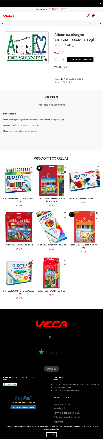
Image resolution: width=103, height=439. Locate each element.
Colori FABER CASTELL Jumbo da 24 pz (84, 246)
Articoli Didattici (63, 82)
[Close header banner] (100, 3)
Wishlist (88, 15)
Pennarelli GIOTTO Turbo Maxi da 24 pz (18, 292)
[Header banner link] (49, 3)
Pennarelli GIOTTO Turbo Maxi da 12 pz (18, 200)
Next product (99, 23)
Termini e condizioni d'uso (67, 412)
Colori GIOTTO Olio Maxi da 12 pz (84, 198)
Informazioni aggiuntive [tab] (51, 104)
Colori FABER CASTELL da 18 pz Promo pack (51, 200)
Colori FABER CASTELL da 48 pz (19, 245)
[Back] (4, 23)
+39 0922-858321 (57, 9)
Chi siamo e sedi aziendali (67, 417)
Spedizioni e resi (62, 403)
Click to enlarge (45, 59)
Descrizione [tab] (51, 96)
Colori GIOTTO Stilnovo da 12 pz (51, 245)
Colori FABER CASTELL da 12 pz (51, 291)
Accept (51, 435)
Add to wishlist (63, 67)
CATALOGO (51, 369)
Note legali (59, 408)
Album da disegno (73, 78)
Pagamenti (59, 421)
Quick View (32, 172)
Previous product (92, 23)
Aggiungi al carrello (80, 59)
